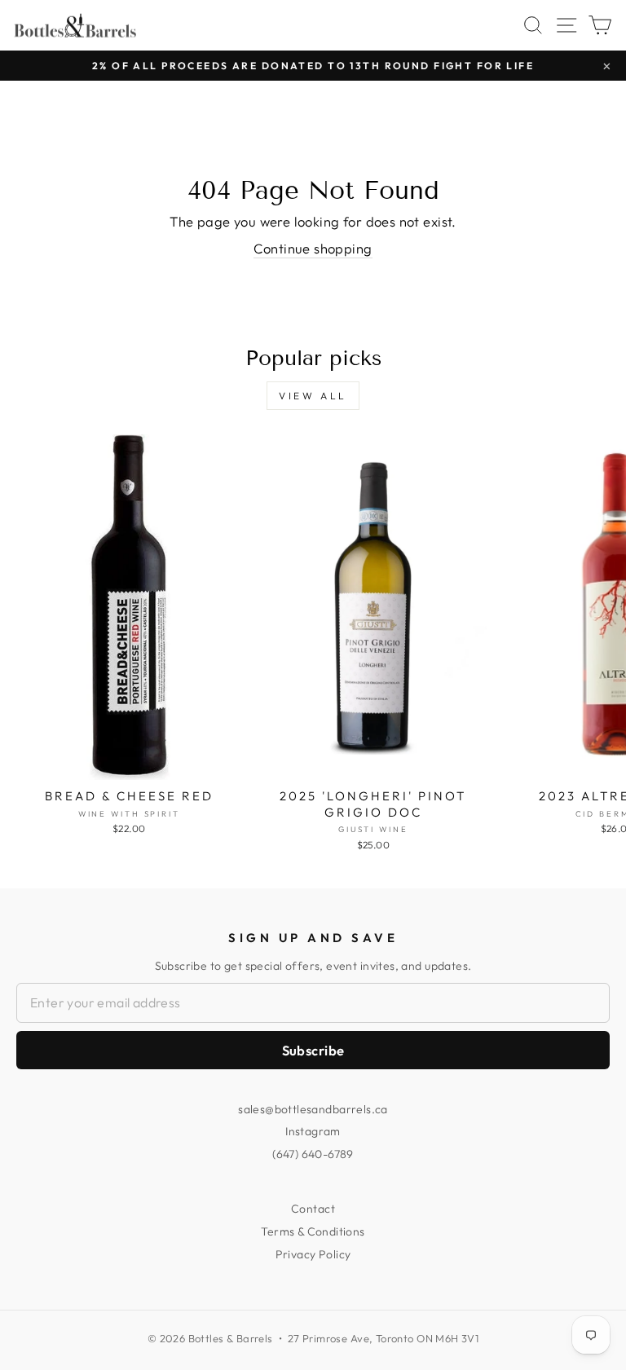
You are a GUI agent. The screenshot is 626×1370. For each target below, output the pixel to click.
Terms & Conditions (312, 1231)
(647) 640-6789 (313, 1154)
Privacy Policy (313, 1254)
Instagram (313, 1131)
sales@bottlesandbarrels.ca (313, 1109)
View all (313, 396)
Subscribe (313, 1050)
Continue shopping (312, 248)
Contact (313, 1208)
